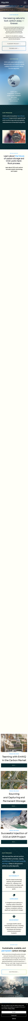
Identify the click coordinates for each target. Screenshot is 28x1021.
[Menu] (25, 2)
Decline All (13, 1015)
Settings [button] (14, 1018)
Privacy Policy (11, 1008)
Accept (13, 1012)
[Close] (26, 1005)
